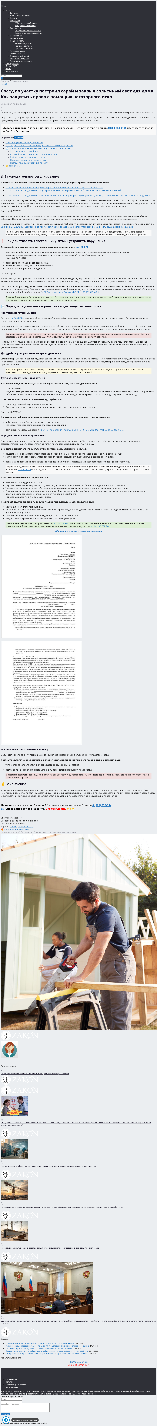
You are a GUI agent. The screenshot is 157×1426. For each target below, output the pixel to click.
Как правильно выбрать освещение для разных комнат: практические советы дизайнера (46, 1353)
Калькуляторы (12, 63)
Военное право (17, 38)
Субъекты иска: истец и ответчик (27, 157)
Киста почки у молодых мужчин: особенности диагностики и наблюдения (39, 1348)
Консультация (12, 1387)
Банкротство (16, 28)
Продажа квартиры (24, 48)
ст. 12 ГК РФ (82, 247)
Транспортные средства (21, 61)
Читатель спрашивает (64, 832)
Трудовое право (17, 51)
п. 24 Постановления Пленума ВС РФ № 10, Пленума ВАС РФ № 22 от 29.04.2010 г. (81, 429)
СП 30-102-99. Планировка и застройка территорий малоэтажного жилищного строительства (54, 187)
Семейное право (17, 53)
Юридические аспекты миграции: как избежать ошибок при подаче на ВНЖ (40, 1343)
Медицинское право (19, 58)
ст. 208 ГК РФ (24, 469)
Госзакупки (15, 20)
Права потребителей (19, 56)
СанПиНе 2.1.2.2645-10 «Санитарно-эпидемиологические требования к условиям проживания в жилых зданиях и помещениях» (67, 226)
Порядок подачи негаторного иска (28, 160)
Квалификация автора (21, 826)
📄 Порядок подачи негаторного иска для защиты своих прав (38, 148)
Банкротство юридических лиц (29, 33)
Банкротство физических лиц (28, 30)
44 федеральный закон (25, 25)
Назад (4, 83)
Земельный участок (24, 43)
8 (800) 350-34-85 (117, 127)
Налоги (13, 18)
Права (8, 10)
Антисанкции (12, 71)
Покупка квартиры (23, 46)
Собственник (25, 832)
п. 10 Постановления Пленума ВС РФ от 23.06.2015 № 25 (70, 292)
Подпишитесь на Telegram (25, 1420)
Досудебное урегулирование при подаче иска (34, 154)
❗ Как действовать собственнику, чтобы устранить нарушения (39, 145)
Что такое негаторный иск (24, 151)
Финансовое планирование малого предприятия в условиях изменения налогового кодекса (47, 1346)
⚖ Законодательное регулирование (24, 142)
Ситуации (14, 13)
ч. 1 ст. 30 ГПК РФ (100, 526)
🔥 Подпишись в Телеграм (15, 829)
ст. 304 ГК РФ (17, 318)
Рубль (8, 68)
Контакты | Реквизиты (16, 1384)
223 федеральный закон (26, 23)
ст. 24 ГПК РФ (61, 523)
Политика (10, 1382)
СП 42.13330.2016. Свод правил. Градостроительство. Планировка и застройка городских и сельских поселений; (64, 190)
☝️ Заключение (13, 165)
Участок (47, 832)
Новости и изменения (20, 15)
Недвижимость (17, 41)
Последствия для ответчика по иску (28, 162)
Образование (16, 35)
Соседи (37, 832)
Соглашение (11, 1379)
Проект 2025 (11, 66)
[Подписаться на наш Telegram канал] (6, 1420)
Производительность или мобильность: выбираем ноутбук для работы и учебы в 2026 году (47, 1351)
